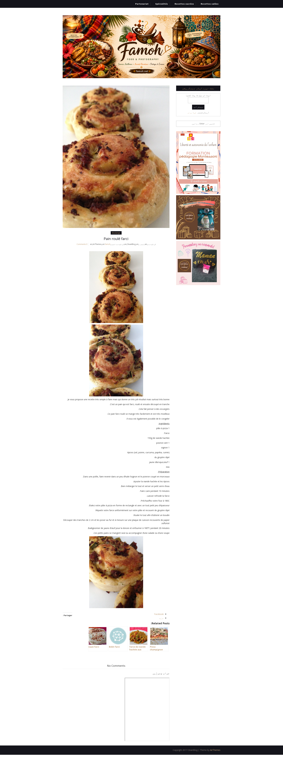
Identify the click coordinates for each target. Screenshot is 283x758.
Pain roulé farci (116, 238)
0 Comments (82, 244)
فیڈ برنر (191, 112)
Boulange (116, 233)
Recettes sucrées (184, 4)
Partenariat (142, 4)
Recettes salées (210, 4)
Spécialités (161, 4)
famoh (107, 244)
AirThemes (215, 750)
